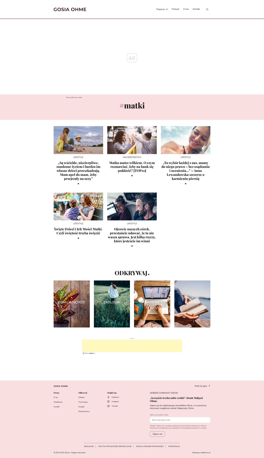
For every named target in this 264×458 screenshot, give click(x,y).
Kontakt (196, 9)
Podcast (175, 9)
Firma (56, 393)
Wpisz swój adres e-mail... (159, 415)
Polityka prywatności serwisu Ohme (114, 446)
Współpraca (58, 402)
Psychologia (82, 402)
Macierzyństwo (84, 411)
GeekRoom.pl (205, 452)
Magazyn (161, 9)
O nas (186, 9)
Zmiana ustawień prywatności (150, 446)
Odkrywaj (82, 393)
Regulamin (89, 446)
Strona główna (71, 97)
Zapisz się (157, 434)
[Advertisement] (132, 346)
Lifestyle (81, 397)
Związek (81, 407)
